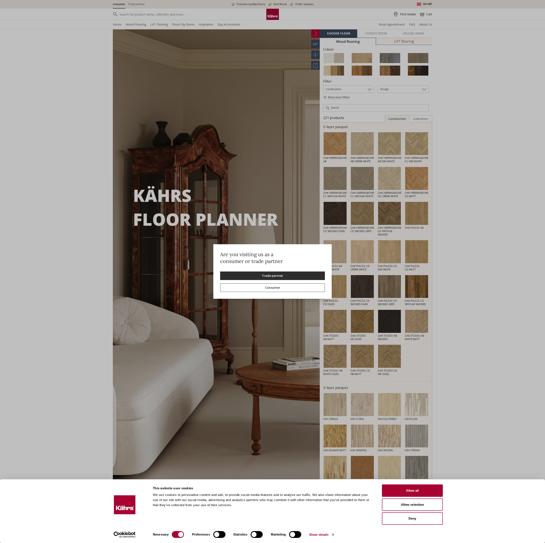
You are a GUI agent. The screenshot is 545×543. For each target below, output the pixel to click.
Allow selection (412, 504)
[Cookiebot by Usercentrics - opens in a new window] (124, 535)
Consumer (272, 288)
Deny (412, 518)
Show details (318, 534)
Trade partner (272, 276)
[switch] (219, 534)
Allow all (412, 490)
